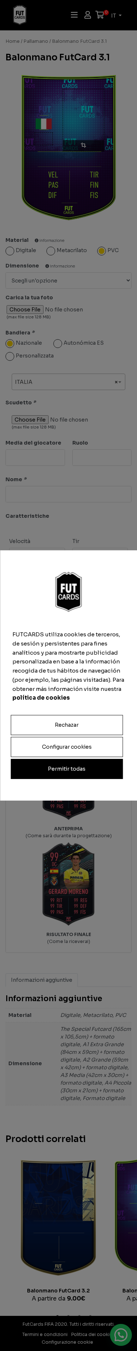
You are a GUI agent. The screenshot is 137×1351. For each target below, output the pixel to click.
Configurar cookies (67, 747)
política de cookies (41, 697)
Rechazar (67, 725)
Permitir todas (66, 769)
